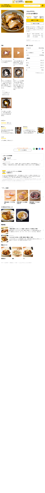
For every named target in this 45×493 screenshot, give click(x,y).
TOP (2, 262)
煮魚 (16, 262)
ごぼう (27, 55)
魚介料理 (6, 262)
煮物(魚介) (12, 262)
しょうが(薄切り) (29, 52)
